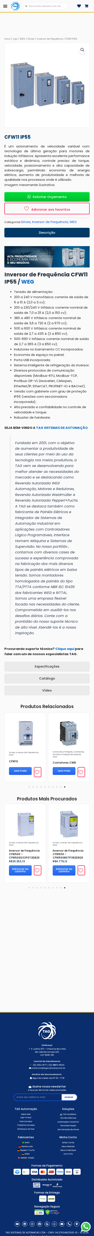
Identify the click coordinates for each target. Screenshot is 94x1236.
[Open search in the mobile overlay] (45, 6)
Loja (15, 39)
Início (7, 39)
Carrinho (68, 1154)
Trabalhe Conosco (26, 1125)
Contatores (78, 752)
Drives (31, 39)
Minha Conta (68, 1137)
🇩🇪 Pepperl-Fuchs (26, 1150)
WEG (22, 39)
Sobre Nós (25, 1114)
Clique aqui (64, 649)
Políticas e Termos (25, 1129)
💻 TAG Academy (68, 1114)
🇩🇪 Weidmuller (26, 1146)
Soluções (68, 1109)
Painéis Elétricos (68, 1118)
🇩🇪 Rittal (26, 1154)
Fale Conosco (25, 1121)
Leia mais (20, 771)
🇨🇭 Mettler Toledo (26, 1158)
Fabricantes (26, 1137)
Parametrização (68, 1125)
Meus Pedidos (68, 1146)
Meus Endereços (68, 1150)
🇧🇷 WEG (26, 1142)
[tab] (47, 233)
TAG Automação (26, 1109)
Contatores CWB (64, 762)
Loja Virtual (25, 1117)
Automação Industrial (68, 1122)
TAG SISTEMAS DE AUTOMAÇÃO (62, 428)
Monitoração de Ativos (68, 1129)
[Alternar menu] (5, 6)
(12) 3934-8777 (40, 1065)
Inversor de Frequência (50, 39)
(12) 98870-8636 (56, 1065)
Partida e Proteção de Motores (67, 754)
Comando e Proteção (63, 752)
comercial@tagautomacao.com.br (48, 1068)
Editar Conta (68, 1142)
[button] (82, 50)
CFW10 (13, 761)
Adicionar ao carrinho (20, 870)
